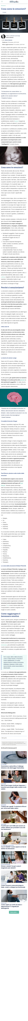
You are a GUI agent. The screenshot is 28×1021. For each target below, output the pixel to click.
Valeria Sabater (10, 37)
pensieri (22, 380)
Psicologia (3, 883)
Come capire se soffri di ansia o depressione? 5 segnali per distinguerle (11, 906)
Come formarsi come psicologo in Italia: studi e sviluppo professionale (13, 886)
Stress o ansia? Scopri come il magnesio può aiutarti (11, 867)
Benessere (3, 5)
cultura (3, 277)
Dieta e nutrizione (5, 864)
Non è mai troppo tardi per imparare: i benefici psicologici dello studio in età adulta (13, 787)
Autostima (3, 764)
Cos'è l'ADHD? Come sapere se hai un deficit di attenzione (13, 847)
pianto (17, 121)
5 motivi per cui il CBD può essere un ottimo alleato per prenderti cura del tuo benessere (13, 827)
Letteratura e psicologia (7, 845)
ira (7, 605)
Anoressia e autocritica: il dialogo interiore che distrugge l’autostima (12, 767)
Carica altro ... (14, 912)
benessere (4, 645)
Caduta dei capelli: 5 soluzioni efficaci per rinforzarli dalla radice (13, 807)
